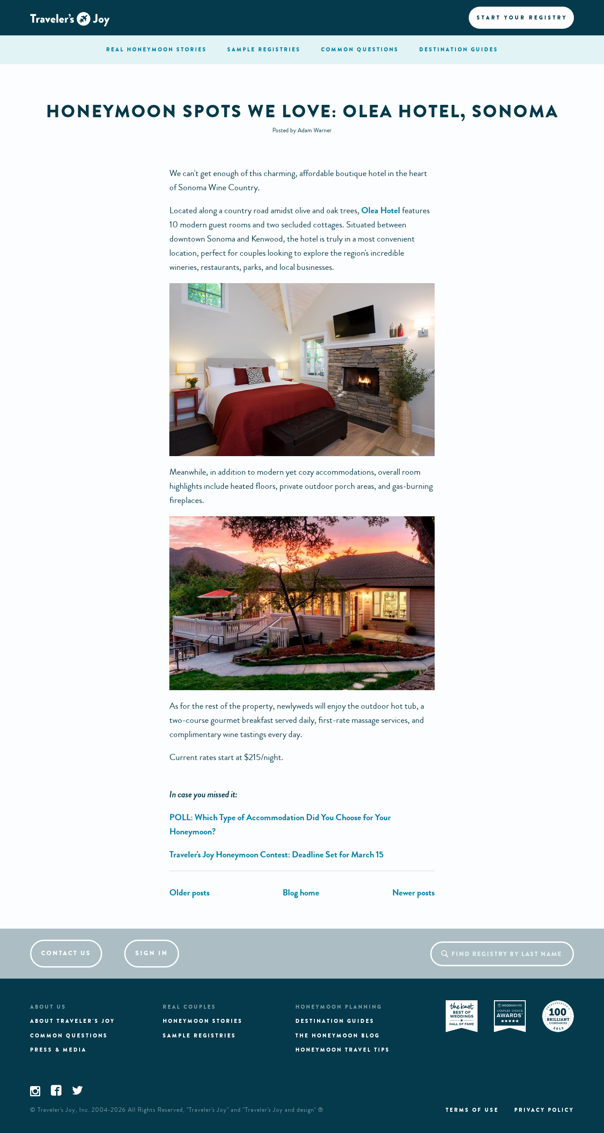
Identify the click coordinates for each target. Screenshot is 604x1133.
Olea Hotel (380, 210)
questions (360, 50)
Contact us (66, 953)
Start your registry (522, 18)
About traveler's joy (72, 1021)
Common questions (69, 1036)
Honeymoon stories (203, 1021)
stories (156, 50)
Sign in (151, 953)
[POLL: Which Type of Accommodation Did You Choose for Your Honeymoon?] (189, 892)
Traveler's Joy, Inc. (64, 1110)
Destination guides (335, 1021)
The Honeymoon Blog (337, 1036)
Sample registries (199, 1036)
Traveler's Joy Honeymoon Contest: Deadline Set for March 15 (276, 854)
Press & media (58, 1050)
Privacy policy (544, 1110)
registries (264, 50)
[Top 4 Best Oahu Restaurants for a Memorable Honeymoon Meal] (413, 892)
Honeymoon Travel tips (342, 1050)
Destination (458, 50)
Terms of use (472, 1110)
